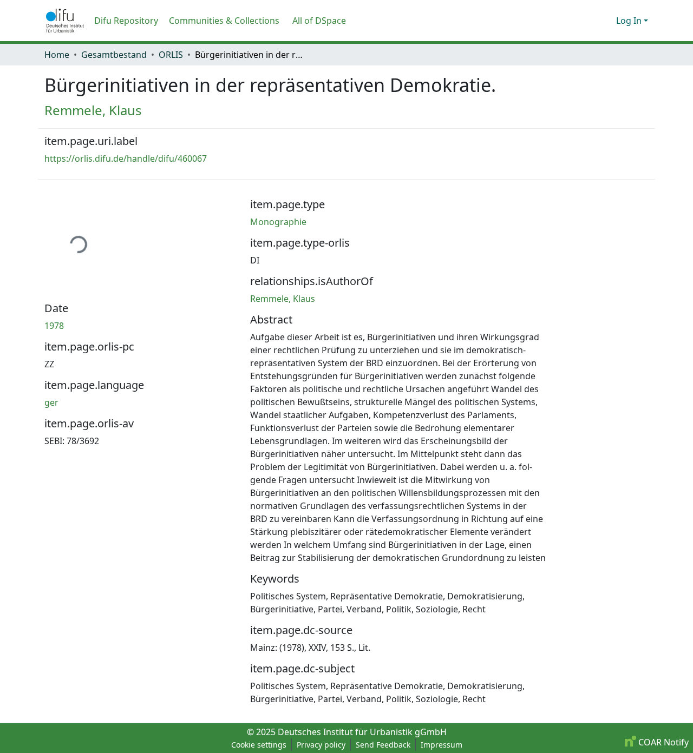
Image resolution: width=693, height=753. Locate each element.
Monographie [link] (278, 222)
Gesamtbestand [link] (114, 55)
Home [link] (56, 55)
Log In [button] (630, 21)
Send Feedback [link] (383, 744)
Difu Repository (126, 21)
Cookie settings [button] (258, 744)
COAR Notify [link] (662, 742)
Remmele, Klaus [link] (93, 110)
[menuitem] (322, 20)
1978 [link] (54, 326)
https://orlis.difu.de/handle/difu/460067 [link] (125, 158)
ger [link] (51, 402)
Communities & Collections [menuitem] (224, 21)
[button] (65, 20)
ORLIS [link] (171, 55)
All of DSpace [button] (319, 21)
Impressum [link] (441, 744)
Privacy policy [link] (321, 744)
